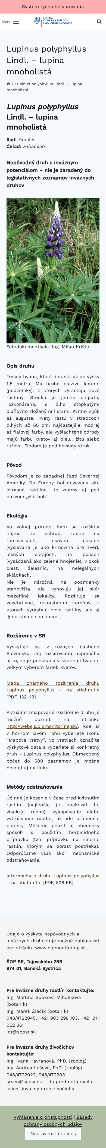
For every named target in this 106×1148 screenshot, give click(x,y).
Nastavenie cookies (53, 1133)
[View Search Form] (99, 21)
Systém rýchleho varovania (53, 6)
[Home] (8, 84)
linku (42, 767)
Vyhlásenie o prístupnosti (43, 1117)
